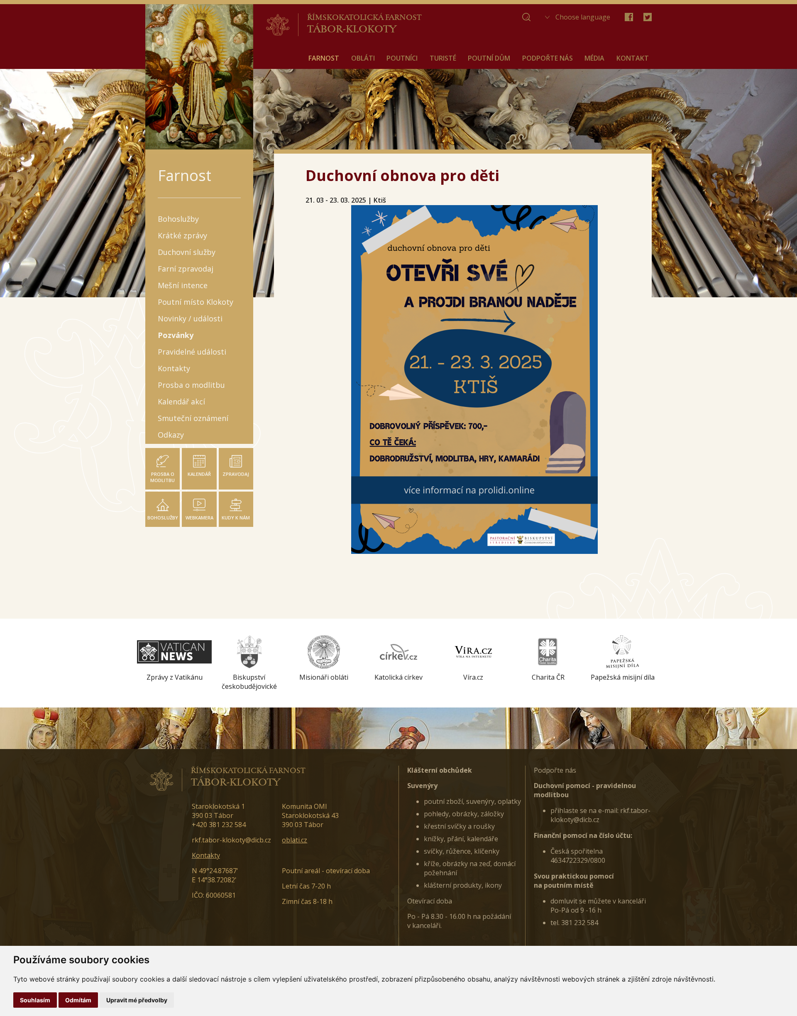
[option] (174, 658)
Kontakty (206, 855)
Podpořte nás (555, 770)
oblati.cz (294, 840)
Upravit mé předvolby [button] (136, 1000)
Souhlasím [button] (35, 1000)
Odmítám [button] (78, 1000)
